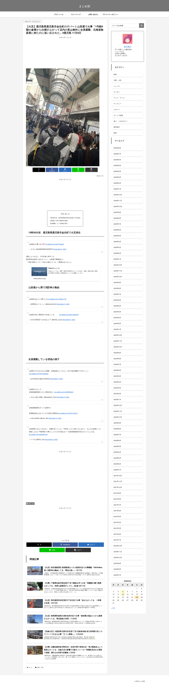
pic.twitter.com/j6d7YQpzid (54, 243)
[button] (91, 170)
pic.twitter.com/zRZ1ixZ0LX (68, 407)
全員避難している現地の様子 (59, 223)
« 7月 (113, 608)
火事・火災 (31, 497)
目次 (62, 214)
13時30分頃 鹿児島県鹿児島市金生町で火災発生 (65, 218)
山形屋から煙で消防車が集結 (59, 220)
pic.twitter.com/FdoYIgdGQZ (38, 370)
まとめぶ (127, 46)
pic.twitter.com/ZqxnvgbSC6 (69, 312)
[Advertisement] (65, 52)
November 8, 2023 (59, 248)
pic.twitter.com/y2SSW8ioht (63, 387)
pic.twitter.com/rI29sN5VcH (38, 427)
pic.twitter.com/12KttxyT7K (57, 297)
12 (123, 594)
